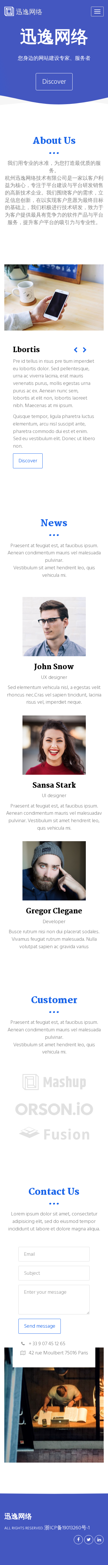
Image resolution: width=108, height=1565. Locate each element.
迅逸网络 (28, 11)
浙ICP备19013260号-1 (67, 1528)
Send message (39, 1326)
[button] (75, 351)
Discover (54, 81)
